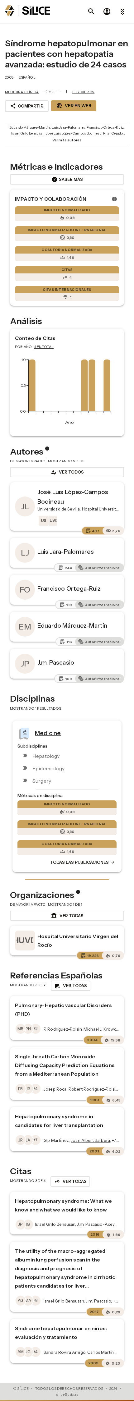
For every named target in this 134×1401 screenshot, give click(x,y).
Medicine (48, 733)
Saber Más (67, 179)
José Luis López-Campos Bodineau (74, 133)
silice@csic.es (67, 1394)
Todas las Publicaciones (82, 862)
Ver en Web (73, 105)
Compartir (26, 106)
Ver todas (67, 915)
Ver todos (67, 472)
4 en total (44, 347)
